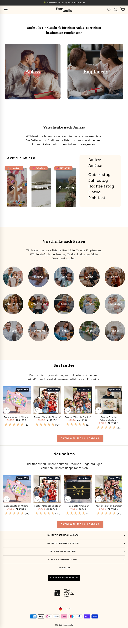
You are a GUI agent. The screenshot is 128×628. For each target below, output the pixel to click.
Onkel (89, 330)
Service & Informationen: (63, 559)
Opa (64, 303)
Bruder (13, 330)
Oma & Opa (115, 303)
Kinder (115, 330)
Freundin (13, 276)
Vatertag (41, 187)
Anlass (33, 71)
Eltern (114, 276)
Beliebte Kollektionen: (63, 551)
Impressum (64, 568)
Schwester (38, 330)
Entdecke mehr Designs (80, 438)
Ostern (16, 187)
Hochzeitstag (101, 186)
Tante (64, 330)
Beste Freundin (13, 303)
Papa (64, 276)
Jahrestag (98, 180)
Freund (38, 276)
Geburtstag (99, 174)
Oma (89, 303)
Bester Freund (39, 303)
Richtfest (96, 197)
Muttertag (66, 187)
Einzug (94, 192)
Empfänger (95, 71)
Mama (89, 276)
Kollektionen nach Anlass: (63, 535)
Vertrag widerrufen (64, 578)
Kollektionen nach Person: (63, 543)
